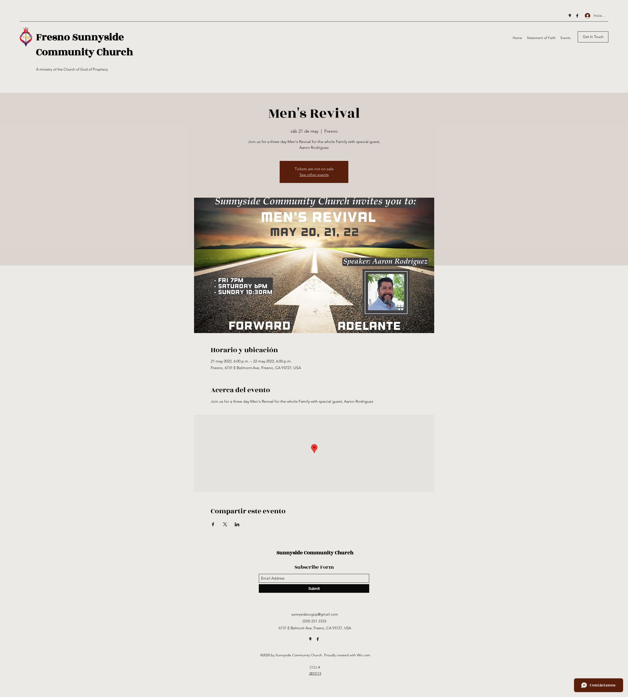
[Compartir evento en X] (225, 524)
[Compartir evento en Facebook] (213, 524)
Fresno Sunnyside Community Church (84, 45)
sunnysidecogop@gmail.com (314, 614)
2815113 (315, 673)
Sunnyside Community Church (314, 552)
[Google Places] (569, 15)
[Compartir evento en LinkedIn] (237, 524)
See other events (314, 174)
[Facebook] (577, 15)
